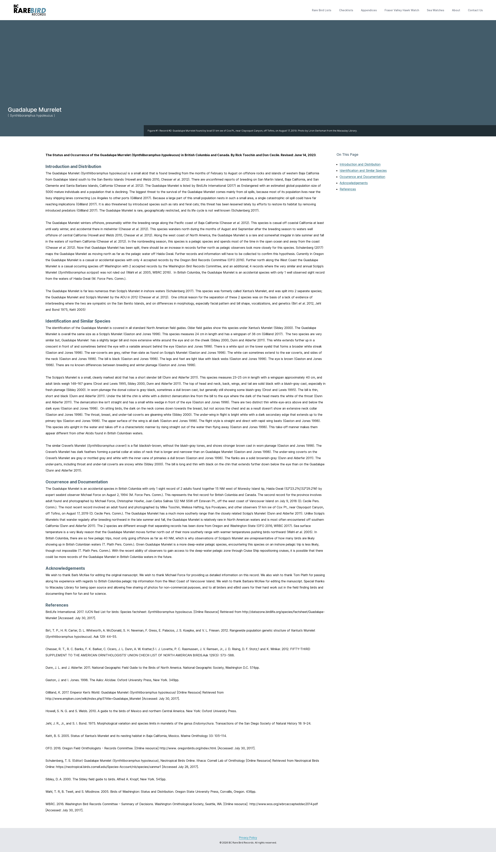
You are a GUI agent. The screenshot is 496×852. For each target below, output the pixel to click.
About (456, 10)
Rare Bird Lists (321, 10)
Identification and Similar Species (363, 170)
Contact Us (475, 10)
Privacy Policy (248, 837)
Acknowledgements (354, 183)
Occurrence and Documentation (362, 177)
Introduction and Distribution (360, 164)
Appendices (369, 10)
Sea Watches (435, 10)
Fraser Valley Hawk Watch (402, 10)
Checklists (346, 10)
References (348, 189)
